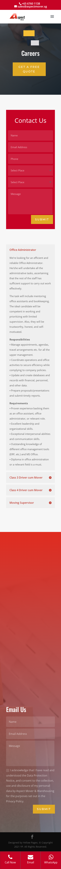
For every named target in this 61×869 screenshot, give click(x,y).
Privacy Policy (15, 599)
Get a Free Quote (29, 69)
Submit (42, 219)
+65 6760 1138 (31, 3)
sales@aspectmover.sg (21, 590)
